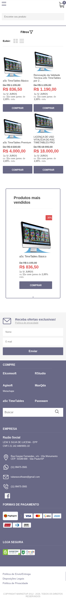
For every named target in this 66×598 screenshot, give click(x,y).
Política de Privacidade (15, 583)
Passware (41, 400)
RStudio (40, 373)
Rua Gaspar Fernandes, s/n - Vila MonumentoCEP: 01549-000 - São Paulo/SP (34, 457)
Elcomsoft (9, 373)
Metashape (8, 391)
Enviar (33, 351)
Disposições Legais (13, 578)
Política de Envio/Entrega (17, 574)
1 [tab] (33, 297)
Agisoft (7, 385)
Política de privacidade (26, 322)
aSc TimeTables (13, 400)
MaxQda (40, 385)
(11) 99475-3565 (19, 467)
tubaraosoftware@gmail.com (25, 477)
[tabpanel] (35, 254)
